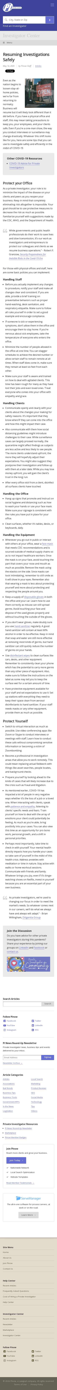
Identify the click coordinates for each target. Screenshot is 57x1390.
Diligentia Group (32, 917)
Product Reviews (38, 1088)
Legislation (8, 1111)
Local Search (37, 1079)
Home (6, 1252)
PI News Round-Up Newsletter (18, 1128)
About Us (7, 1257)
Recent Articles (9, 1285)
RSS (36, 1030)
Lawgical (23, 1381)
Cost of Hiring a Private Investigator (19, 1296)
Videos (34, 1111)
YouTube (10, 1025)
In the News (8, 1106)
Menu (9, 42)
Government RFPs (11, 1101)
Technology (36, 1101)
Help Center (8, 1302)
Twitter (37, 1021)
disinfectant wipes (20, 655)
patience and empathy (23, 806)
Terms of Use (20, 1384)
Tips (33, 1106)
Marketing (35, 1083)
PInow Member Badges (15, 1137)
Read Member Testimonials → (20, 1182)
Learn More (27, 1215)
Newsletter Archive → (13, 1063)
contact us (12, 951)
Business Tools (10, 1097)
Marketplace (10, 1133)
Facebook (39, 947)
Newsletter (8, 1324)
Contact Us (8, 1268)
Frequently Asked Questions (16, 1291)
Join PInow (7, 1263)
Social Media (37, 1097)
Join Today (15, 1160)
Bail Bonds (8, 1088)
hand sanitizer (22, 626)
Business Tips (9, 1092)
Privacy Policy (37, 1384)
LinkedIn (23, 947)
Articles (38, 66)
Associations (9, 1083)
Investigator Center (21, 35)
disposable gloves (34, 596)
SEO (33, 1092)
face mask (47, 543)
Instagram (11, 1030)
